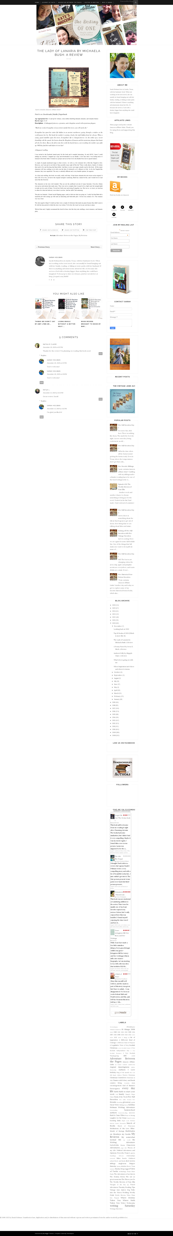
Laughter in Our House (118, 1118)
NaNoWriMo (114, 1145)
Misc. (132, 1128)
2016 (113, 711)
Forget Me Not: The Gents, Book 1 (122, 818)
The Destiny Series (117, 1177)
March (116, 693)
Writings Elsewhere (116, 1209)
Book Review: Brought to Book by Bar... (91, 323)
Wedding (125, 1192)
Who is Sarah (107, 2)
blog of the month (123, 1072)
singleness (122, 1163)
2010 (113, 729)
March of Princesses (126, 1126)
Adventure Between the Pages (70, 2)
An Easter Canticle (121, 1064)
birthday (113, 1072)
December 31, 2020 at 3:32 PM (57, 409)
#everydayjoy (114, 1027)
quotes (133, 1153)
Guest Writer (114, 1105)
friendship (119, 1102)
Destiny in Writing (92, 2)
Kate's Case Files (117, 1115)
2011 (113, 726)
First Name (114, 238)
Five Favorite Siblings (126, 466)
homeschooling (122, 1113)
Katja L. (46, 390)
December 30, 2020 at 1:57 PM (57, 363)
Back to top (132, 1233)
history (126, 1105)
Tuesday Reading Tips (127, 1187)
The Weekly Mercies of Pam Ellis (122, 1182)
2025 (114, 608)
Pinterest (131, 210)
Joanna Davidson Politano (122, 861)
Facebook (114, 210)
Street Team (131, 1166)
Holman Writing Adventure (122, 1107)
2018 (113, 705)
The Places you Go (128, 1179)
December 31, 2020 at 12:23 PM (53, 393)
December (118, 626)
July (115, 681)
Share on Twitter (72, 230)
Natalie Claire (50, 344)
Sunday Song (119, 1169)
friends (113, 1102)
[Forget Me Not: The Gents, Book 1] (113, 818)
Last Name (114, 244)
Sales (118, 1158)
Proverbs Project (123, 1153)
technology (122, 1171)
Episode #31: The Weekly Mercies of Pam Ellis (125, 487)
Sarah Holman (55, 257)
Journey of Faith (48, 2)
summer (112, 1169)
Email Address (119, 232)
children (119, 1075)
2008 (114, 735)
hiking (122, 1105)
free (134, 1099)
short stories (130, 1161)
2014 (113, 717)
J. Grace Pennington (121, 897)
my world (126, 1140)
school (112, 1161)
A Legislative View (116, 1045)
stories (123, 1166)
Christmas (131, 1075)
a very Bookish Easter (124, 1048)
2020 (114, 623)
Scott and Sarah (120, 1161)
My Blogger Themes (48, 1233)
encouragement (116, 1086)
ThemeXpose (70, 1233)
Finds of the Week (120, 1097)
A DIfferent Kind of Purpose (126, 1043)
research (112, 1158)
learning (113, 1121)
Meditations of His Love (119, 1128)
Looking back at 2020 (121, 629)
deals (133, 1083)
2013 (113, 720)
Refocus (121, 1156)
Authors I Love (127, 1070)
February (117, 696)
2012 (113, 723)
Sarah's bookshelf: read (127, 811)
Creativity (126, 1083)
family (121, 1094)
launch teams (131, 1118)
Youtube (113, 217)
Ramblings (113, 1156)
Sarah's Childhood (128, 1158)
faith (116, 1091)
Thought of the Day (118, 1185)
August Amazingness (119, 1067)
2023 (114, 614)
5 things (124, 1037)
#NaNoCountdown (115, 1029)
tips (128, 1184)
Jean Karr (114, 940)
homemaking (113, 1110)
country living (116, 1083)
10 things (126, 1029)
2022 (114, 617)
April (115, 690)
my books (126, 1134)
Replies (43, 355)
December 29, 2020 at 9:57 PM (53, 347)
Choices (124, 1075)
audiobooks (131, 1064)
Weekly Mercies (120, 1195)
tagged (127, 1169)
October (117, 672)
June (115, 684)
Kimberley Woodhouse (121, 979)
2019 (113, 702)
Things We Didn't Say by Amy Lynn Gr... (45, 322)
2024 (114, 611)
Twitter (122, 210)
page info (124, 1148)
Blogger (132, 1)
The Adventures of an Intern (124, 1174)
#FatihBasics (131, 1027)
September (118, 675)
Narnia (123, 1145)
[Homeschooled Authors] (122, 777)
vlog (128, 1190)
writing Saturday (122, 1205)
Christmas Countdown (118, 1078)
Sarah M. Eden (115, 822)
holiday (131, 1105)
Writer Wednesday (128, 1203)
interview (132, 1113)
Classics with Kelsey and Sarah (124, 1080)
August (116, 678)
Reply (100, 353)
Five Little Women (125, 1099)
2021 (113, 620)
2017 (113, 708)
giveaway (127, 1102)
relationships (130, 1156)
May (115, 687)
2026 (114, 605)
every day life (122, 1090)
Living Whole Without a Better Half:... (66, 323)
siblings (112, 1163)
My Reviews (83, 235)
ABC (125, 1055)
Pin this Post (91, 230)
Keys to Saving (130, 1115)
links (119, 1121)
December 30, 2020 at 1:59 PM (57, 374)
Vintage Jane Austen (118, 1190)
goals (133, 1102)
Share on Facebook (50, 230)
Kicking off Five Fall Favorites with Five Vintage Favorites (125, 533)
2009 (114, 732)
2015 (113, 714)
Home (37, 2)
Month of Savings (117, 1131)
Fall (117, 1094)
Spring (119, 1166)
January (117, 699)
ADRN (133, 1056)
